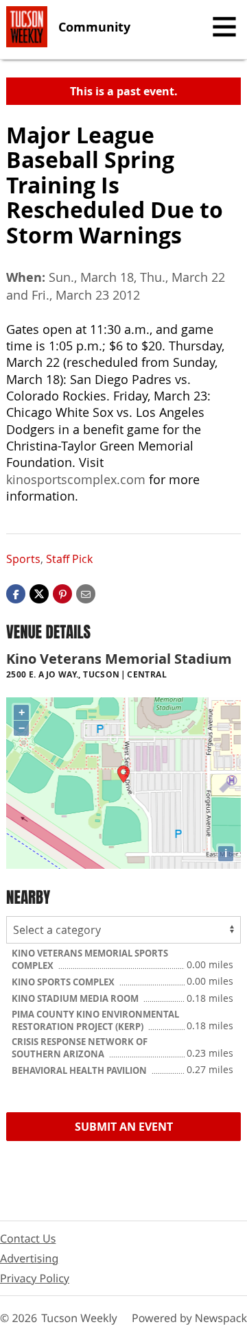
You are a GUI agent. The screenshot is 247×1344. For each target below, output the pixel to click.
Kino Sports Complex (64, 982)
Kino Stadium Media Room (76, 998)
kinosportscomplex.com (75, 479)
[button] (62, 593)
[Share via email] (85, 593)
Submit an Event (124, 1126)
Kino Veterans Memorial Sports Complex (90, 959)
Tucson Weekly (79, 1317)
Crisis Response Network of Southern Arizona (80, 1047)
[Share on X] (39, 593)
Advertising (29, 1258)
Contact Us (28, 1238)
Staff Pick (69, 558)
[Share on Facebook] (15, 593)
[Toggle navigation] (224, 26)
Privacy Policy (34, 1278)
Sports (23, 558)
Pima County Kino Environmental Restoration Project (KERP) (95, 1020)
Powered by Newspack (189, 1317)
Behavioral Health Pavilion (80, 1070)
